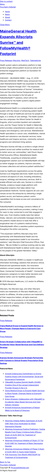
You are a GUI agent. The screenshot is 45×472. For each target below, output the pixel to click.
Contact (8, 20)
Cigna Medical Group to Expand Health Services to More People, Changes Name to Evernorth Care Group (21, 328)
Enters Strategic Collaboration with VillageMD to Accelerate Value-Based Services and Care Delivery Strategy (22, 344)
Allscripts (16, 60)
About (7, 17)
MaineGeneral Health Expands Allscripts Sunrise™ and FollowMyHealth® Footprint (18, 42)
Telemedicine (35, 60)
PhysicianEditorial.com (20, 468)
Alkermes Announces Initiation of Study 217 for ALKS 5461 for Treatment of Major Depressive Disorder (24, 443)
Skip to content (6, 1)
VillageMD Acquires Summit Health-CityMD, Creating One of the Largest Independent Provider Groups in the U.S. (23, 385)
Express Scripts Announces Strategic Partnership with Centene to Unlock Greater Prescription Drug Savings (21, 360)
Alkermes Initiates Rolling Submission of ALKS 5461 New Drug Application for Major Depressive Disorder (23, 423)
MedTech (25, 60)
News (7, 14)
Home (7, 11)
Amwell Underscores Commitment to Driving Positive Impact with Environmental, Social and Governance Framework (24, 376)
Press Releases (6, 60)
